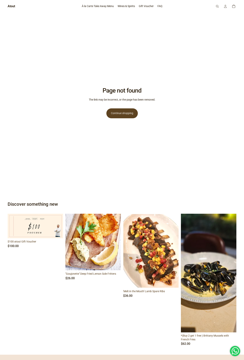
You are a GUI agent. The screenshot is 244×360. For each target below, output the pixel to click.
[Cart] (234, 6)
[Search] (217, 6)
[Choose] (172, 282)
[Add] (57, 232)
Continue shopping (122, 113)
